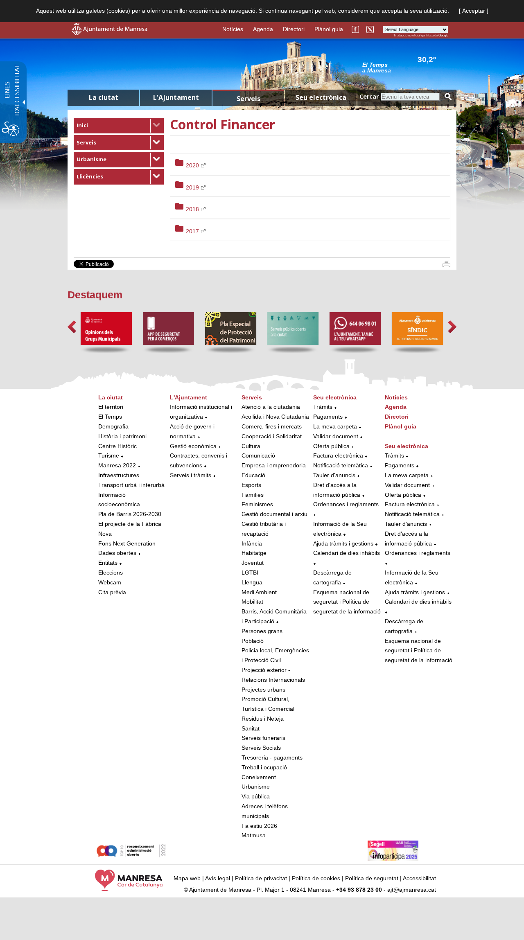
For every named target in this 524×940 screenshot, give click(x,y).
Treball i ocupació (264, 767)
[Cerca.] (448, 97)
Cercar (369, 96)
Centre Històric (117, 446)
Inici (82, 125)
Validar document (335, 436)
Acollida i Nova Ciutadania (275, 416)
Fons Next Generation (127, 543)
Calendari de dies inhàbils (346, 553)
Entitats (107, 562)
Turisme (108, 455)
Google (443, 35)
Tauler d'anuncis (334, 475)
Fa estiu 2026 (259, 826)
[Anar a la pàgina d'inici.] (109, 33)
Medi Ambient (259, 592)
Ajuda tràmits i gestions (343, 543)
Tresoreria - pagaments (272, 757)
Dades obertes (118, 553)
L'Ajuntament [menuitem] (176, 97)
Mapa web (187, 878)
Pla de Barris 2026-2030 (129, 514)
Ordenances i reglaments (346, 504)
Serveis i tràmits (190, 475)
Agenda (263, 29)
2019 (193, 187)
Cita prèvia (112, 592)
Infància (252, 543)
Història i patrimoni (122, 436)
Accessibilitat (419, 878)
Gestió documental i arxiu (274, 514)
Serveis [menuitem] (248, 98)
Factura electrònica (338, 455)
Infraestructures (118, 475)
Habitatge (254, 553)
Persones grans (262, 631)
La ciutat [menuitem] (103, 97)
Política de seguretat (371, 878)
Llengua (252, 582)
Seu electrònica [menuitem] (321, 97)
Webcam (109, 582)
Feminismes (257, 504)
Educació (253, 475)
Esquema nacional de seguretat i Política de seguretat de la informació (347, 602)
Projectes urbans (263, 689)
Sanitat (251, 728)
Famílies (253, 494)
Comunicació (258, 455)
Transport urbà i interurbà (131, 485)
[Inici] (446, 265)
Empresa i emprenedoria (274, 465)
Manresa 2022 (117, 465)
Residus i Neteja (263, 718)
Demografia (113, 426)
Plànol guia (328, 29)
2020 (193, 165)
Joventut (253, 562)
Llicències (90, 176)
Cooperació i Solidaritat (272, 436)
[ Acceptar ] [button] (473, 10)
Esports (251, 485)
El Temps (110, 416)
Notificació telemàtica (340, 465)
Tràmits (322, 407)
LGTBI (250, 572)
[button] (72, 326)
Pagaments (328, 416)
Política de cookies (316, 878)
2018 (193, 209)
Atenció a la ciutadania (271, 407)
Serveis (86, 142)
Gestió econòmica (193, 446)
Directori (294, 29)
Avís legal (217, 878)
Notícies (232, 29)
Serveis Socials (261, 747)
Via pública (256, 796)
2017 (193, 231)
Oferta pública (331, 446)
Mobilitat (252, 601)
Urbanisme (91, 159)
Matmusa (254, 835)
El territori (110, 407)
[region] (405, 67)
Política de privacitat (261, 878)
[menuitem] (119, 125)
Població (253, 641)
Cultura (251, 446)
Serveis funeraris (263, 738)
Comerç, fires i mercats (272, 426)
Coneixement (259, 777)
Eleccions (110, 572)
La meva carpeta (335, 426)
